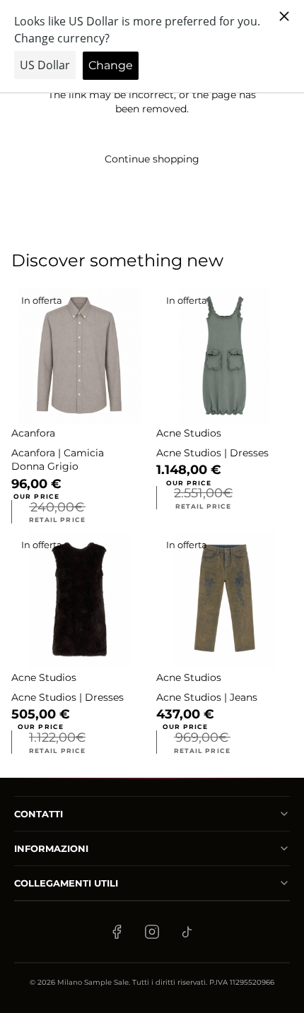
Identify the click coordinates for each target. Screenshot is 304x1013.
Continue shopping (152, 159)
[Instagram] (152, 932)
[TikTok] (187, 932)
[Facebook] (116, 932)
